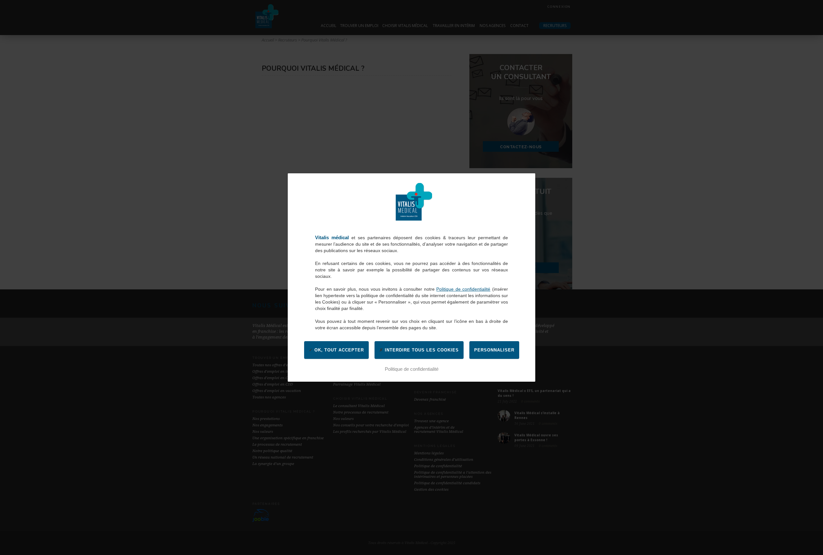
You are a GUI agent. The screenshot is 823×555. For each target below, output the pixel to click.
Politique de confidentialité (463, 289)
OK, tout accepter (338, 350)
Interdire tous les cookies (421, 350)
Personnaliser (494, 350)
